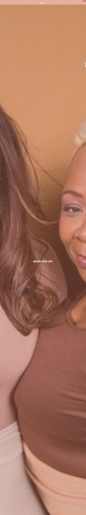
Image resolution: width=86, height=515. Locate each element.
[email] (85, 66)
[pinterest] (85, 65)
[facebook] (85, 62)
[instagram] (85, 63)
